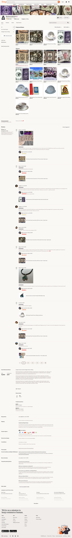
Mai (22, 151)
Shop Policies (18, 22)
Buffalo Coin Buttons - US (40, 498)
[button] (59, 17)
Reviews (7, 22)
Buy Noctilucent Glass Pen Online (59, 493)
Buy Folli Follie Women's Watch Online (42, 493)
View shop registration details (24, 486)
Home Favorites (29, 4)
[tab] (7, 27)
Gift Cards (55, 4)
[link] (20, 363)
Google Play (13, 531)
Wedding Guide (48, 4)
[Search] (58, 2)
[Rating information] (6, 19)
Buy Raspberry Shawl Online (6, 498)
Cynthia (20, 185)
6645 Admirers (3, 42)
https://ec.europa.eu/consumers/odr (24, 454)
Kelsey (20, 343)
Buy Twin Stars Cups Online (23, 498)
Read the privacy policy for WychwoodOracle (26, 448)
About (13, 22)
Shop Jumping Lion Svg (58, 498)
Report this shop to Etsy (5, 46)
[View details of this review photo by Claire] (26, 276)
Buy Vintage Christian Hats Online (6, 493)
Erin (19, 322)
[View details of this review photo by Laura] (26, 138)
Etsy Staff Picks (21, 4)
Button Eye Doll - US (22, 493)
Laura (20, 129)
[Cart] (69, 2)
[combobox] (31, 2)
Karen (20, 227)
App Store (5, 531)
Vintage (42, 4)
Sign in (63, 1)
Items (2, 22)
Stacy (20, 166)
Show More (36, 503)
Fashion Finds (36, 4)
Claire (20, 246)
